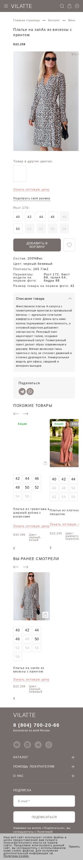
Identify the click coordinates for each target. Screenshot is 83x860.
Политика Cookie (16, 856)
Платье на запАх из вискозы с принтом (28, 669)
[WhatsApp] (30, 391)
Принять (74, 846)
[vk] (27, 744)
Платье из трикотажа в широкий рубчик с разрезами (31, 512)
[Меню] (6, 6)
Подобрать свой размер (31, 198)
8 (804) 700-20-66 (36, 725)
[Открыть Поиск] (62, 6)
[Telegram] (22, 391)
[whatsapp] (48, 744)
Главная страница (26, 20)
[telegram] (38, 744)
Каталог (54, 20)
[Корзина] (69, 6)
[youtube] (16, 744)
